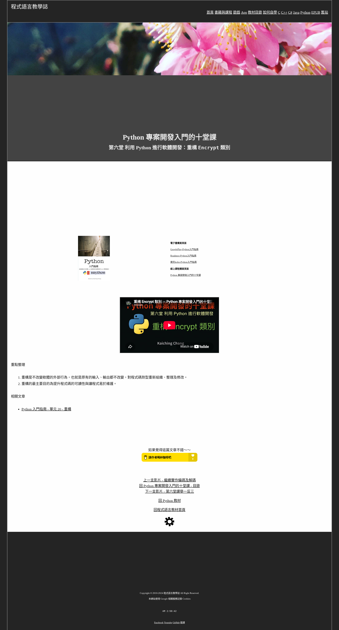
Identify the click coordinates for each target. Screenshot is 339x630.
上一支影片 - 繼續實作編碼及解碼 (169, 480)
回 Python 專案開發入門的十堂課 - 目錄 (169, 486)
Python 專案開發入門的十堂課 (185, 275)
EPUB (315, 12)
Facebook (158, 622)
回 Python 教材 (169, 501)
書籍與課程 (223, 12)
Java (296, 12)
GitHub (176, 622)
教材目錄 (255, 12)
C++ (284, 12)
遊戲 (236, 12)
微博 (182, 622)
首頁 (210, 12)
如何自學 (270, 12)
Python (305, 12)
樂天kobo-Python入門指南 (183, 262)
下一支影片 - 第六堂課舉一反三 (169, 491)
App (244, 12)
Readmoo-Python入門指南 (183, 255)
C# (290, 12)
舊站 (324, 12)
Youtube (168, 622)
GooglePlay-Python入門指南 (184, 249)
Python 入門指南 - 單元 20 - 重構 (46, 409)
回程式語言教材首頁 (169, 510)
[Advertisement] (113, 101)
